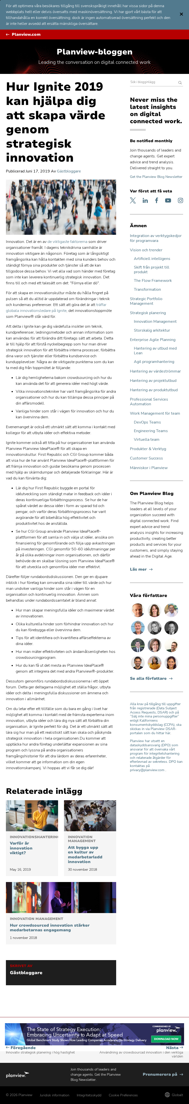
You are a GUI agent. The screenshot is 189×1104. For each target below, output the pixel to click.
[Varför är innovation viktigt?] (32, 815)
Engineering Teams (151, 431)
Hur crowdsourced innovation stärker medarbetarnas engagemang (50, 925)
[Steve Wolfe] (138, 634)
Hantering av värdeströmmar (155, 371)
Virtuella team (146, 439)
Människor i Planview (149, 468)
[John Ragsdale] (171, 634)
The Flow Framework (153, 280)
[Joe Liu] (138, 652)
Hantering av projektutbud (153, 380)
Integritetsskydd (89, 1095)
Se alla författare (148, 678)
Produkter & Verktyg (148, 449)
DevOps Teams (147, 422)
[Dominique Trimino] (171, 669)
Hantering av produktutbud (154, 390)
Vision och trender (146, 250)
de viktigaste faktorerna (67, 241)
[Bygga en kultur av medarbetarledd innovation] (90, 815)
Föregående (40, 1049)
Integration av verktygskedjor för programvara (156, 238)
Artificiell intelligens (152, 258)
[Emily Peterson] (155, 617)
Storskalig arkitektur (152, 330)
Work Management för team (155, 413)
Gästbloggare (69, 171)
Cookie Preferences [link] (123, 1095)
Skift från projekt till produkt (151, 269)
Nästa (141, 1052)
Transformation (147, 289)
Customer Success (146, 458)
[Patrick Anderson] (171, 652)
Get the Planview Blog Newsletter (156, 176)
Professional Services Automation (149, 402)
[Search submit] (180, 83)
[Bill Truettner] (138, 617)
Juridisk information (54, 1095)
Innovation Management (155, 321)
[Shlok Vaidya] (138, 669)
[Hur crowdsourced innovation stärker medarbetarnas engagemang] (61, 897)
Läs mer (141, 569)
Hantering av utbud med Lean (155, 351)
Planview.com (26, 34)
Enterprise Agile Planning (152, 340)
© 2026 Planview (19, 1095)
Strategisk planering (148, 313)
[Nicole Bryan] (155, 652)
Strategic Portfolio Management (146, 301)
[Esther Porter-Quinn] (155, 634)
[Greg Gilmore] (171, 617)
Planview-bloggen (95, 52)
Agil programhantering (154, 361)
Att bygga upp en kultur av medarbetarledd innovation (85, 849)
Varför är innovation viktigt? (32, 845)
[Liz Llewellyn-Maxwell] (155, 669)
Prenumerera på (163, 1074)
